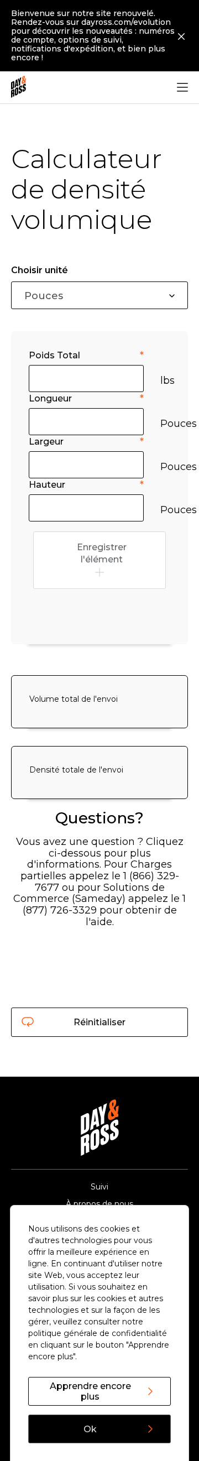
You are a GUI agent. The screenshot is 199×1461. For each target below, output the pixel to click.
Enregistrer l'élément (102, 553)
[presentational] (172, 295)
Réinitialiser (99, 1022)
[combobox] (99, 295)
